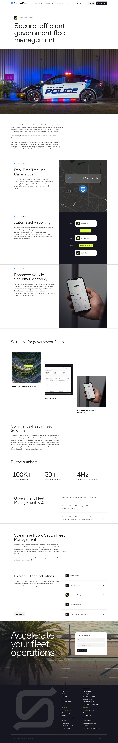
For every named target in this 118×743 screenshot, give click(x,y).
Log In (91, 3)
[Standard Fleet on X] (103, 739)
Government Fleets (88, 701)
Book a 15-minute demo (22, 558)
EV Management (67, 701)
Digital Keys (65, 694)
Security (85, 725)
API (63, 699)
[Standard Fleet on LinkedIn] (100, 739)
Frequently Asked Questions (70, 718)
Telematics (65, 696)
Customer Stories (67, 710)
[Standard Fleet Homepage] (19, 3)
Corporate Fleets (88, 699)
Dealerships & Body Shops (91, 704)
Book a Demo (101, 3)
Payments (65, 691)
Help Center (65, 723)
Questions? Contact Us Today (91, 728)
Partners (64, 715)
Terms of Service (88, 718)
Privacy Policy (87, 720)
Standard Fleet (28, 738)
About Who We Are (88, 710)
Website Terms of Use (89, 723)
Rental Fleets (87, 691)
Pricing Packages (67, 725)
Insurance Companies (89, 696)
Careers (78, 3)
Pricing (70, 3)
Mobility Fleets (87, 694)
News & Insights (67, 713)
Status (64, 720)
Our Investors (87, 715)
